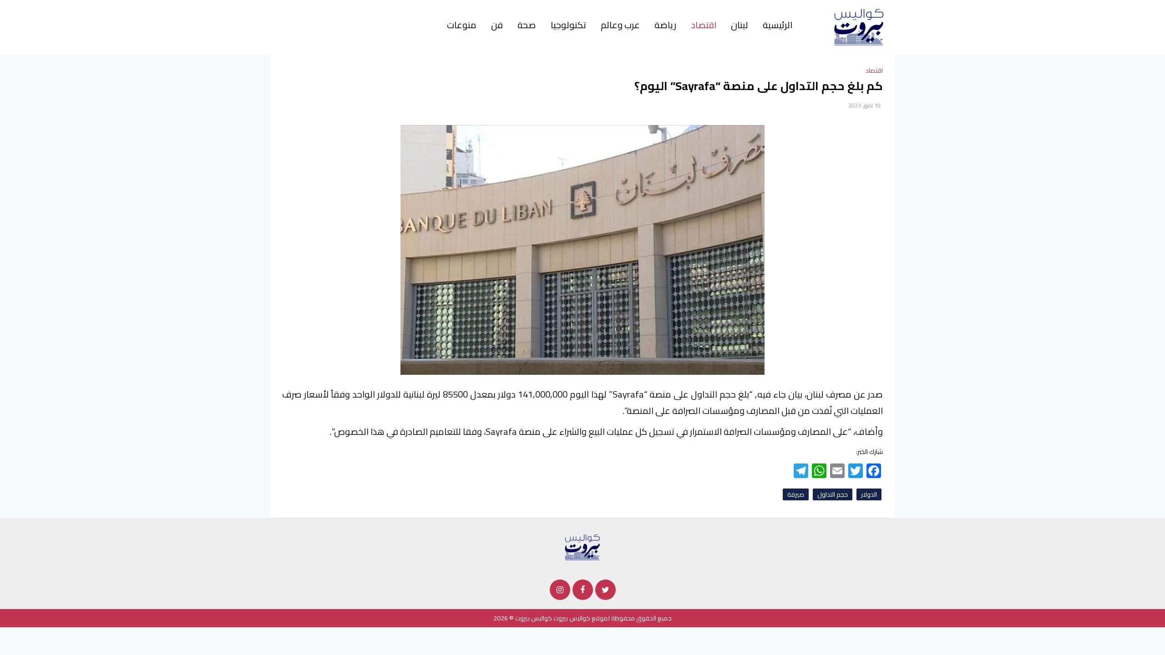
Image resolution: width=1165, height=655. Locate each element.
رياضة (665, 24)
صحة (526, 24)
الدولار (869, 494)
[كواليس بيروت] (859, 27)
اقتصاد (703, 24)
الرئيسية (777, 24)
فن (497, 24)
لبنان (739, 24)
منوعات (461, 24)
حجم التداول (832, 494)
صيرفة (795, 494)
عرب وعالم (620, 24)
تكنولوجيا (568, 24)
